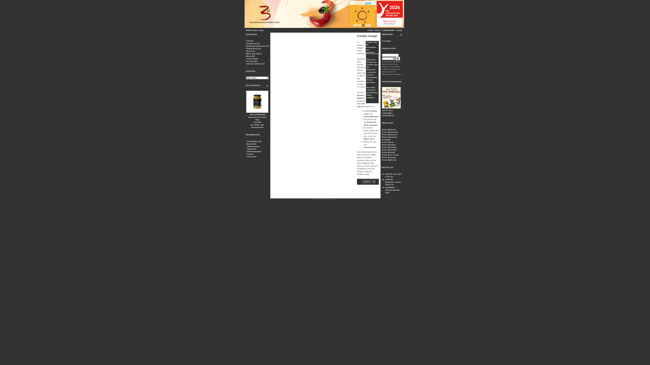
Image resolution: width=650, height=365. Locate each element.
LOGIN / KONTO (373, 30)
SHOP (248, 30)
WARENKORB (388, 30)
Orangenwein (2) (253, 43)
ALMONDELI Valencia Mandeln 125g (392, 190)
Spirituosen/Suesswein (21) (257, 46)
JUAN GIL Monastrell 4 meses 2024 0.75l (393, 182)
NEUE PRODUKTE (253, 85)
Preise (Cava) (387, 142)
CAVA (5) (249, 41)
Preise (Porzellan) (389, 150)
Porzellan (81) (251, 61)
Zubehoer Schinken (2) (255, 64)
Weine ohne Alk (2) (254, 54)
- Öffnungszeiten (252, 146)
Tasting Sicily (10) (253, 49)
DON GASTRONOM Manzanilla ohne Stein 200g (257, 117)
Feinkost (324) (252, 59)
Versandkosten (257, 127)
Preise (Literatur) (389, 157)
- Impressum (251, 156)
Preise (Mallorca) (389, 160)
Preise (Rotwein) (389, 129)
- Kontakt (249, 154)
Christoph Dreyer (331, 199)
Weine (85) (250, 56)
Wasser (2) (250, 51)
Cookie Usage (258, 30)
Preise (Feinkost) (389, 147)
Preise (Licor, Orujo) (390, 155)
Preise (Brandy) (388, 152)
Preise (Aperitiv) (388, 145)
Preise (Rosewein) (389, 135)
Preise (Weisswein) (390, 132)
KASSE (399, 30)
